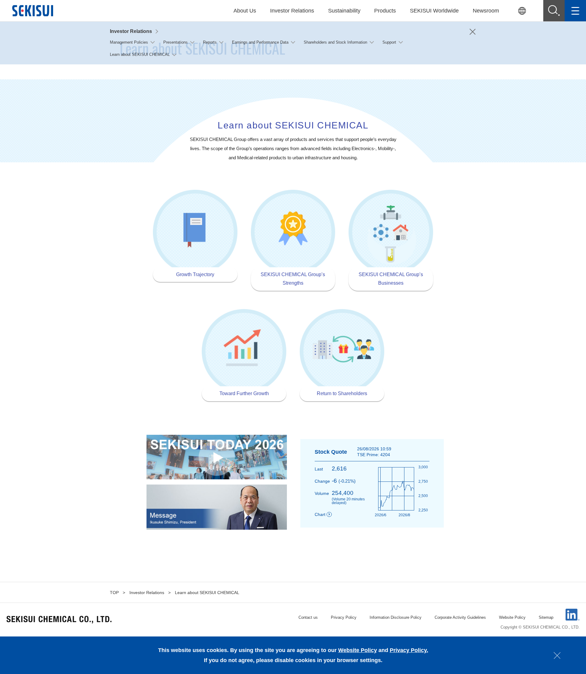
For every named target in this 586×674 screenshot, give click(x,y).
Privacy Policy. (409, 650)
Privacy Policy (343, 617)
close (557, 655)
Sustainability (344, 11)
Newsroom (486, 11)
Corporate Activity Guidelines (460, 617)
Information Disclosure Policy (395, 617)
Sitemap (546, 617)
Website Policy (512, 617)
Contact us (308, 617)
